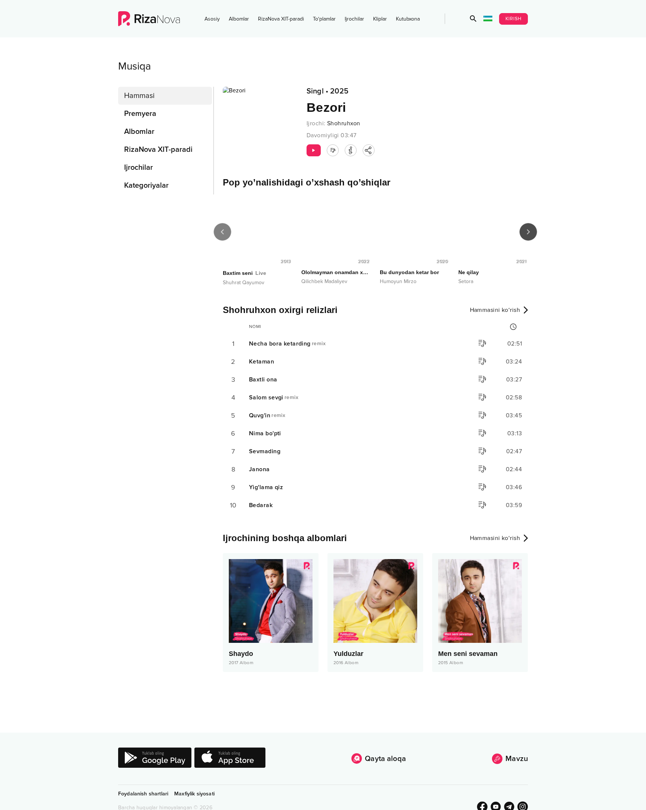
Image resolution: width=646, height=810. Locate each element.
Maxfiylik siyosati (194, 794)
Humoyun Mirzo (398, 281)
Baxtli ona (263, 379)
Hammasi (139, 95)
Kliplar (380, 19)
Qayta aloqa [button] (385, 758)
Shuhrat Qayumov (243, 282)
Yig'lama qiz (266, 487)
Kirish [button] (513, 19)
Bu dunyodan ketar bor (409, 272)
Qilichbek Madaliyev (324, 281)
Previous (222, 232)
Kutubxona (408, 19)
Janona (259, 469)
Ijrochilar (354, 19)
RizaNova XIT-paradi (281, 19)
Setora (465, 281)
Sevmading (264, 451)
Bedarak (261, 505)
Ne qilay (468, 272)
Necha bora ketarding (287, 343)
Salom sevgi (273, 397)
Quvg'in (267, 415)
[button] (473, 18)
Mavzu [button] (516, 758)
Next (528, 232)
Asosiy (212, 19)
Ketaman (261, 361)
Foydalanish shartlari (143, 794)
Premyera (140, 113)
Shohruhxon (343, 123)
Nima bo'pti (265, 433)
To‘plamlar (324, 19)
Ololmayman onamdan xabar (336, 272)
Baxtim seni (244, 273)
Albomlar (239, 19)
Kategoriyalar (146, 185)
